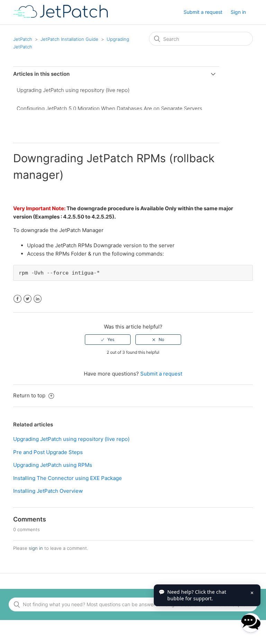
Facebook (17, 299)
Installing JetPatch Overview (48, 491)
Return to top (30, 395)
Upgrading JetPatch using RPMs (52, 465)
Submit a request (203, 12)
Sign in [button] (238, 12)
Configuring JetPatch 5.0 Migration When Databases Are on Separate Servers (109, 108)
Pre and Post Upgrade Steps (48, 452)
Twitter (27, 299)
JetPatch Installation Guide (69, 39)
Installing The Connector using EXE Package (67, 478)
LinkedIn (37, 299)
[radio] (108, 339)
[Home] (60, 15)
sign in (36, 548)
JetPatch (22, 39)
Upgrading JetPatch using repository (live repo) (73, 90)
